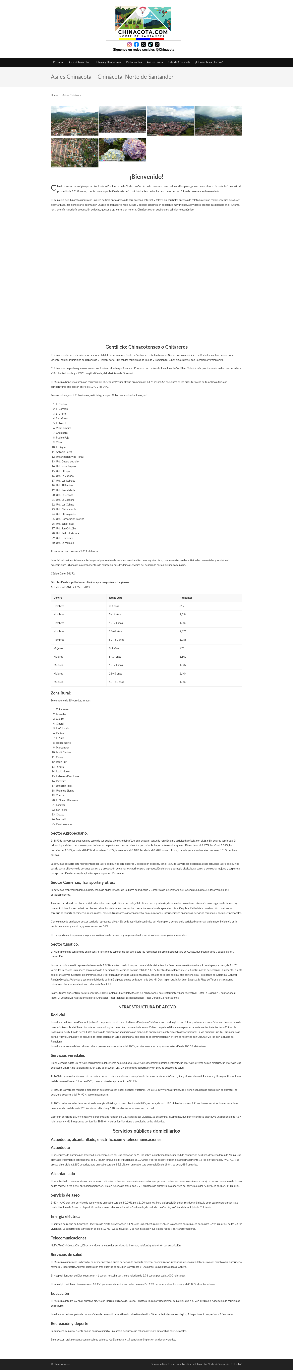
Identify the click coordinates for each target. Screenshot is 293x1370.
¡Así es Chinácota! (78, 62)
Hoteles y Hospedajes (107, 62)
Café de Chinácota (179, 62)
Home (54, 95)
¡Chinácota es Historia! (209, 62)
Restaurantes (134, 62)
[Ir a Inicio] (146, 29)
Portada (58, 62)
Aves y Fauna (155, 62)
